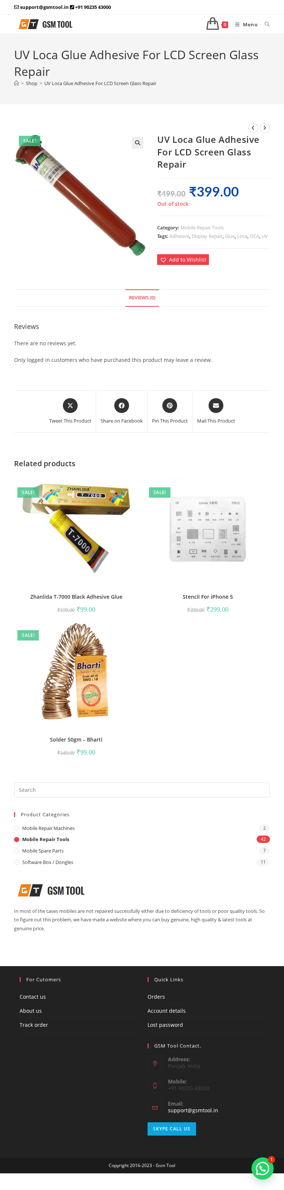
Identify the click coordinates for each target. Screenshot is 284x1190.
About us (31, 1010)
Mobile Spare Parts (43, 850)
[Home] (16, 83)
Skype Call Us (171, 1129)
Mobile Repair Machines (48, 828)
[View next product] (265, 128)
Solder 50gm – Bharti (76, 739)
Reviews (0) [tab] (142, 298)
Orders (156, 996)
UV (264, 236)
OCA (254, 236)
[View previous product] (253, 128)
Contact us (33, 996)
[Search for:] (264, 24)
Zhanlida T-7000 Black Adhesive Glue (76, 596)
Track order (34, 1024)
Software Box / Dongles (47, 862)
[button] (137, 143)
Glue (230, 236)
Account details (167, 1010)
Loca (242, 236)
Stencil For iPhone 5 (208, 596)
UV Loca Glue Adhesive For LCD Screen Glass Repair (100, 83)
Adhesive (179, 236)
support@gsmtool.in (193, 1110)
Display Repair (207, 236)
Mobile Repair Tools (202, 227)
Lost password (165, 1024)
